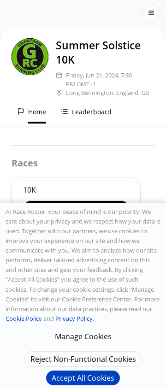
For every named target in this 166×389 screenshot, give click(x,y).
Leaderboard (92, 111)
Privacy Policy (74, 318)
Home (37, 111)
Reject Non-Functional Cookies (83, 359)
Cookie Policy (24, 318)
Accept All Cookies (83, 378)
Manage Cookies (83, 336)
